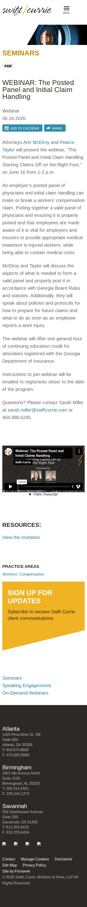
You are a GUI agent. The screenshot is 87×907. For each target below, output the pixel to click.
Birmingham (17, 767)
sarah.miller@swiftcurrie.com (37, 410)
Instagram (42, 847)
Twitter (19, 847)
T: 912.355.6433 (15, 827)
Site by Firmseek (16, 871)
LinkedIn (7, 847)
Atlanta (10, 729)
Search (77, 9)
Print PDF (8, 66)
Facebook (30, 847)
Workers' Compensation (23, 574)
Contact (8, 859)
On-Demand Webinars (25, 693)
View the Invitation (21, 537)
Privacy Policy (34, 865)
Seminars (12, 678)
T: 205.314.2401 (15, 789)
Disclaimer (63, 859)
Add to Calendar (24, 128)
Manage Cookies (35, 859)
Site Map (9, 865)
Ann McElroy (36, 142)
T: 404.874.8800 (15, 750)
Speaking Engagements (26, 685)
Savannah (14, 806)
